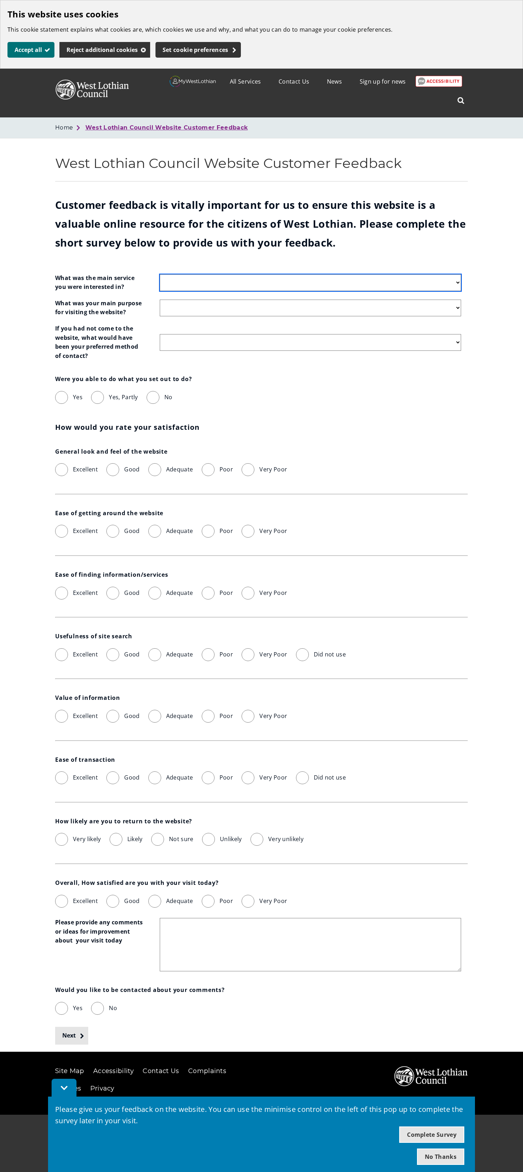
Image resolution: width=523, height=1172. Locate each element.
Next (69, 1035)
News (334, 81)
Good (131, 469)
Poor (226, 469)
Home (64, 127)
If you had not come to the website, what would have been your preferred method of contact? (97, 342)
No (168, 397)
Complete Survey (431, 1135)
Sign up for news (383, 81)
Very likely (87, 839)
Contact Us (294, 81)
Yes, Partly (123, 397)
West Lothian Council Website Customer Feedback (166, 127)
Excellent (85, 469)
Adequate (179, 469)
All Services (245, 81)
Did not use (330, 654)
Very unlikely (285, 839)
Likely (135, 839)
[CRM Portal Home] (193, 85)
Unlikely (231, 839)
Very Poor (273, 469)
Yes (78, 397)
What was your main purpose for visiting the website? (99, 307)
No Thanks (440, 1157)
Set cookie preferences (195, 50)
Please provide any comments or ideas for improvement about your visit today (99, 931)
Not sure (181, 839)
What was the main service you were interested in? (95, 282)
